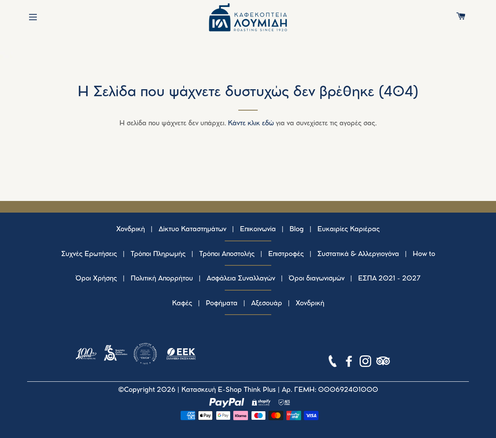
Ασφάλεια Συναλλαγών (241, 278)
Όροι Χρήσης (96, 278)
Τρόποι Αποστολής (227, 254)
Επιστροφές (286, 254)
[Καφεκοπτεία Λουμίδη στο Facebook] (349, 362)
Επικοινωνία (258, 229)
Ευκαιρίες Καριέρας (348, 229)
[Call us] (333, 362)
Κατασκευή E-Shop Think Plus (228, 390)
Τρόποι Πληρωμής (158, 254)
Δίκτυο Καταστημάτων (192, 229)
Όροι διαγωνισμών (316, 278)
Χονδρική (130, 229)
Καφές (182, 303)
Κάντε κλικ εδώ (251, 123)
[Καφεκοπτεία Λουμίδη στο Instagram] (366, 362)
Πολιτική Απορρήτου (162, 278)
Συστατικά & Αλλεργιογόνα (358, 254)
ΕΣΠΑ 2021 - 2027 (389, 278)
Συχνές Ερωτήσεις (89, 254)
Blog (296, 229)
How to (424, 254)
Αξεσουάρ (266, 303)
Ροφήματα (222, 303)
